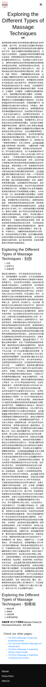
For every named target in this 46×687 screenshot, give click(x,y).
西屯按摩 (27, 339)
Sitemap (5, 671)
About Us (6, 681)
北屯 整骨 (18, 563)
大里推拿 (23, 54)
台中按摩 (34, 474)
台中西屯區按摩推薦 (25, 451)
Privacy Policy (8, 676)
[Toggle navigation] (41, 4)
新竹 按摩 (27, 625)
